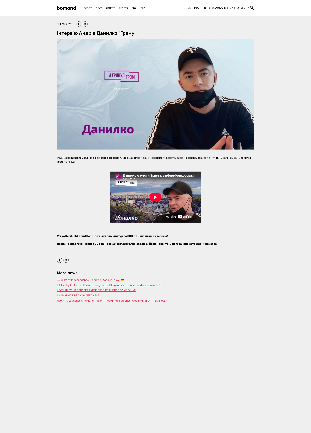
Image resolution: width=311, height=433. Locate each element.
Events (88, 8)
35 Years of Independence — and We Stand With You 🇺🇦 (90, 280)
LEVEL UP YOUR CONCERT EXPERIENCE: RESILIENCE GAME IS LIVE (96, 290)
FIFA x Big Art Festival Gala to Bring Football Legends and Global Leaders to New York (109, 285)
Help (142, 8)
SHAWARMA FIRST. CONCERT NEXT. (78, 295)
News (99, 8)
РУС (196, 7)
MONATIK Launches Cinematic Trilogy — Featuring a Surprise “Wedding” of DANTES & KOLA (112, 300)
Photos (123, 8)
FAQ (134, 8)
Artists (110, 8)
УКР (190, 7)
